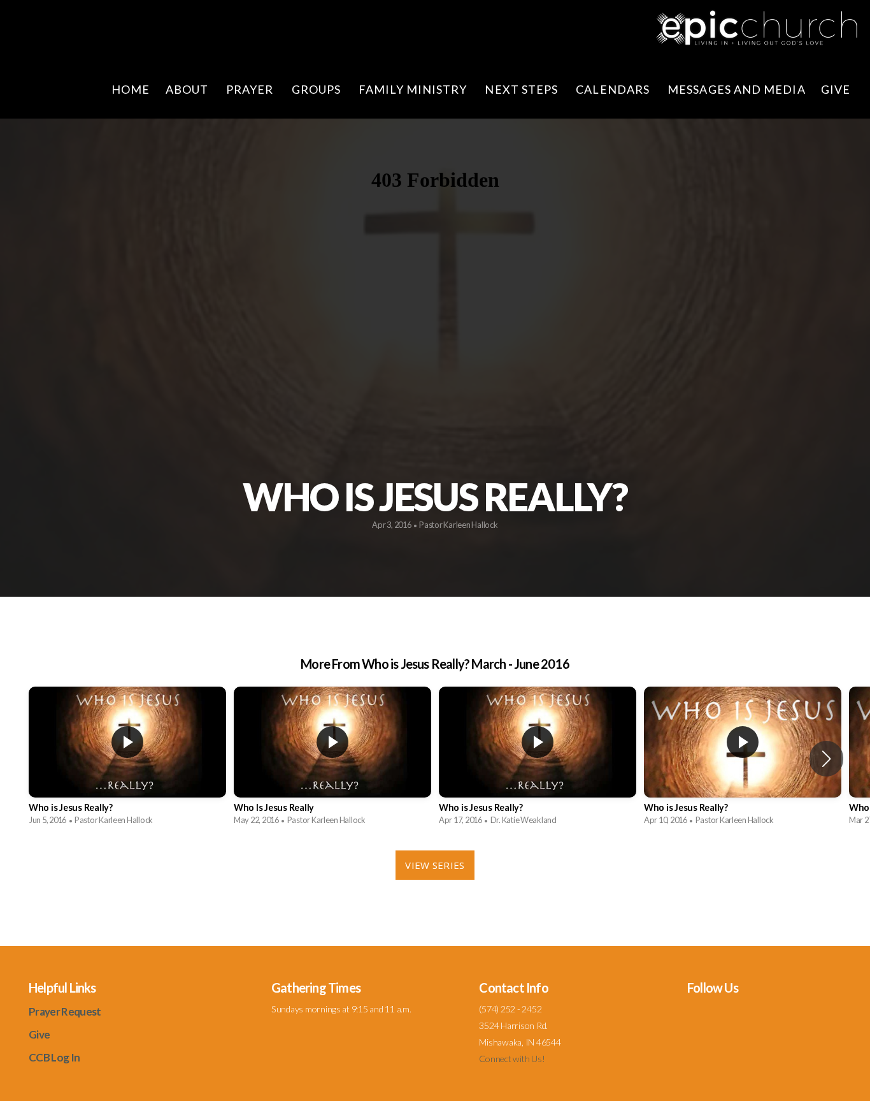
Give (837, 89)
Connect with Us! (512, 1058)
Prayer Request (65, 1011)
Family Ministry (414, 89)
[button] (826, 759)
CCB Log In (54, 1057)
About (188, 89)
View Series (434, 865)
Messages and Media (736, 89)
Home (130, 89)
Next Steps (522, 89)
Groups (318, 89)
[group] (127, 759)
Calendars (614, 89)
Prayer (251, 89)
